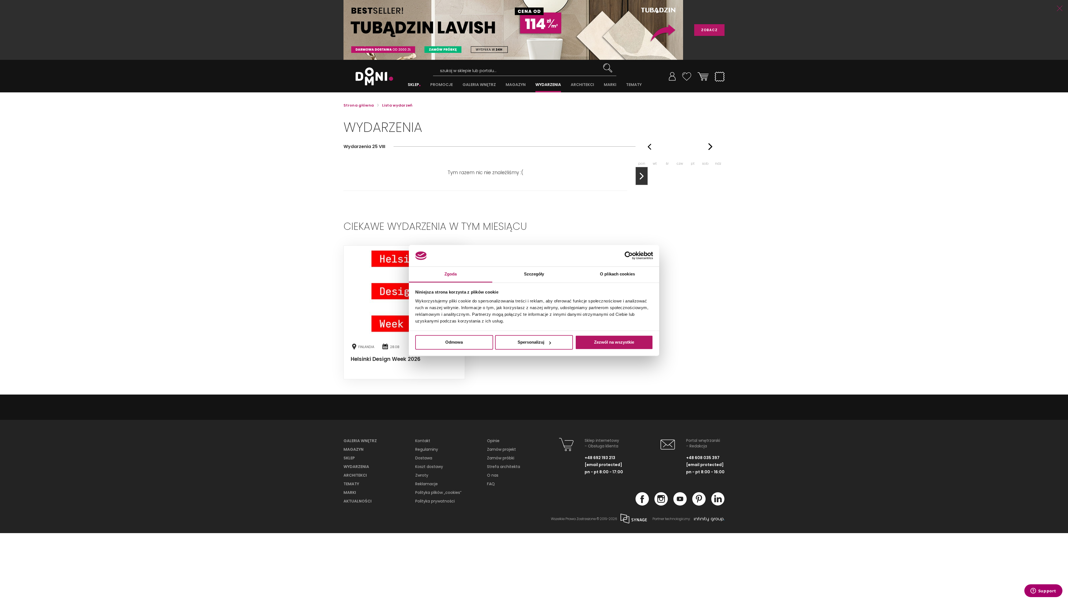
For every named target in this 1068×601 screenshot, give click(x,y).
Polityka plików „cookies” (438, 492)
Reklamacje (426, 484)
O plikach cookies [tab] (617, 274)
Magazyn (353, 449)
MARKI (610, 84)
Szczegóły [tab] (534, 274)
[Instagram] (661, 504)
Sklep (349, 458)
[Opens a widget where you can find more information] (1043, 591)
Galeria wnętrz (360, 441)
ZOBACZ (709, 30)
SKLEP (413, 84)
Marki (349, 492)
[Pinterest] (699, 504)
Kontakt (422, 441)
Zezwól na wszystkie (614, 342)
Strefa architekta (503, 466)
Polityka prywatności (435, 501)
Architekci (355, 475)
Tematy (351, 484)
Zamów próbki (500, 458)
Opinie (493, 441)
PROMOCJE (441, 84)
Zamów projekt (501, 449)
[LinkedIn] (718, 504)
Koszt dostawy (429, 466)
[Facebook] (642, 504)
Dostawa (423, 458)
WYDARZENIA (548, 84)
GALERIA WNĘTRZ (479, 84)
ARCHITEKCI (582, 84)
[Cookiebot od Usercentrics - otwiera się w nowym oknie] (628, 256)
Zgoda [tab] (450, 274)
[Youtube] (680, 504)
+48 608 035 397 (703, 457)
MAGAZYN (516, 84)
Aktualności (357, 501)
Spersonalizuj (531, 342)
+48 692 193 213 (600, 457)
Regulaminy (426, 449)
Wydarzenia (356, 466)
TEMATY (634, 84)
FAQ (491, 484)
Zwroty (421, 475)
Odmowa (454, 342)
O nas (492, 475)
